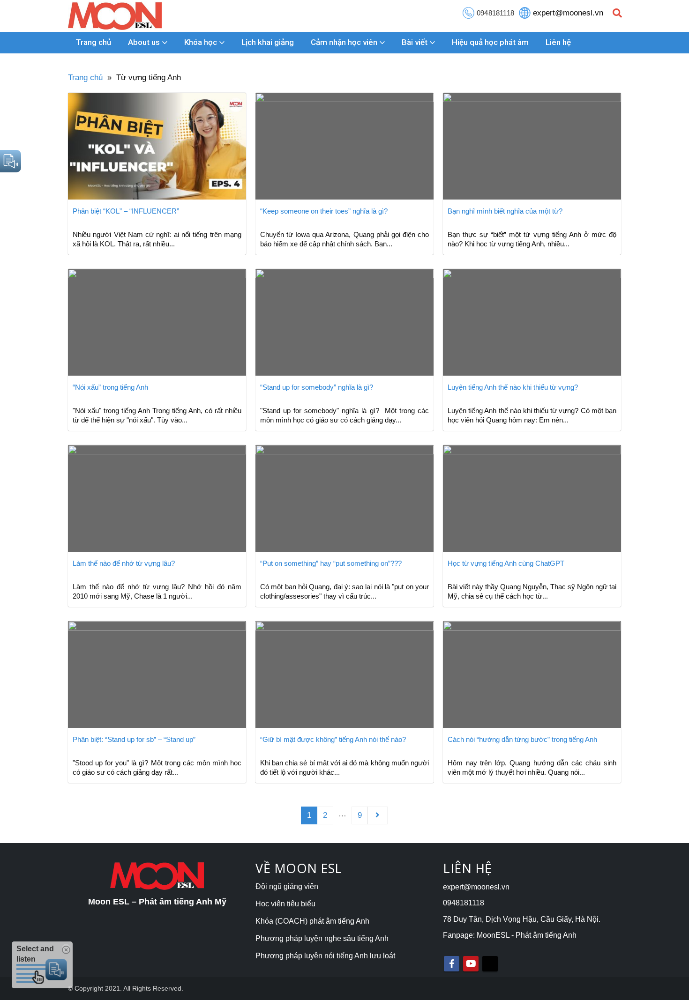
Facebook (451, 963)
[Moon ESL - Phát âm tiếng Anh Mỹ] (115, 15)
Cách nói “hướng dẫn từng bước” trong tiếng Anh (522, 739)
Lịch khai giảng (267, 42)
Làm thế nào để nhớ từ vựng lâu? (124, 563)
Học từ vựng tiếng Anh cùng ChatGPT (506, 563)
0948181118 (495, 13)
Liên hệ (558, 42)
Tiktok (490, 963)
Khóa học (200, 42)
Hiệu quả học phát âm (490, 42)
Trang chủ (93, 42)
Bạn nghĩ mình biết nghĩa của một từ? (505, 211)
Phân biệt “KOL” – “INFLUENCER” (126, 211)
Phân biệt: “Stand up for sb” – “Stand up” (134, 739)
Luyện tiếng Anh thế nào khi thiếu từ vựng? (513, 387)
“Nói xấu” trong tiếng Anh (110, 387)
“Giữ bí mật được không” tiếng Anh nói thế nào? (333, 739)
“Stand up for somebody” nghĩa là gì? (316, 387)
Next (377, 815)
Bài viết (414, 42)
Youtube (471, 963)
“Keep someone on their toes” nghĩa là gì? (324, 211)
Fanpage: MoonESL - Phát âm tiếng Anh (510, 935)
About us (144, 42)
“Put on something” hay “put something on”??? (331, 563)
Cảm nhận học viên (344, 42)
